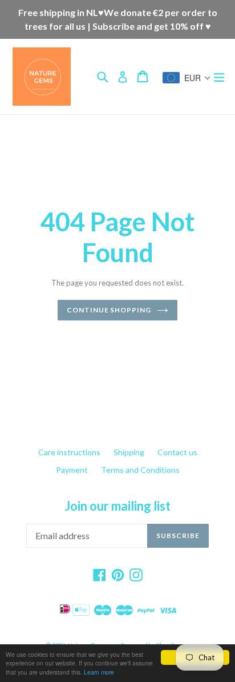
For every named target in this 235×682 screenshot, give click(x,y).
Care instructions (69, 452)
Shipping (129, 452)
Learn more (99, 672)
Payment (72, 470)
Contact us (177, 452)
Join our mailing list (118, 506)
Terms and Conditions (140, 470)
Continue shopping (109, 310)
